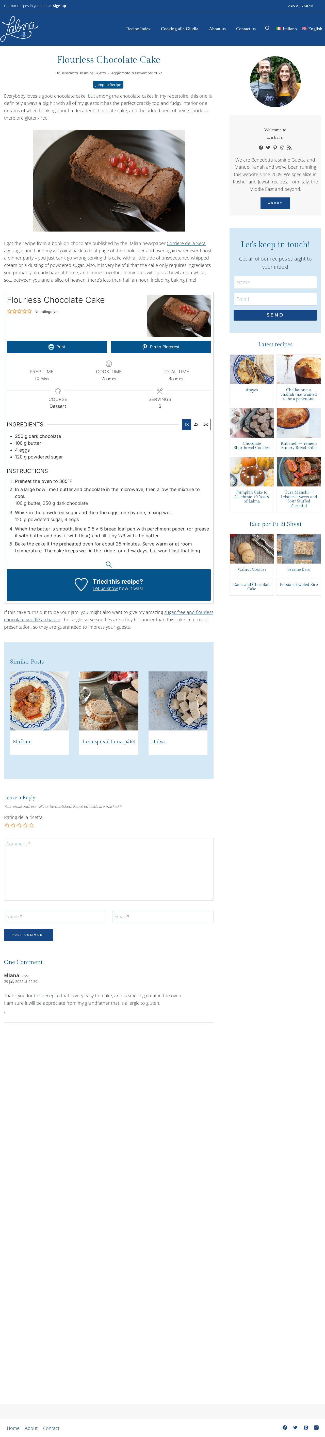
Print (60, 346)
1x (187, 424)
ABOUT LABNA (300, 5)
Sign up (59, 5)
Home (13, 1428)
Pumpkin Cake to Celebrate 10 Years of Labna (252, 497)
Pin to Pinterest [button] (164, 346)
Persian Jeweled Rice (299, 585)
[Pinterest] (306, 1427)
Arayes (252, 390)
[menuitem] (286, 29)
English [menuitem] (315, 28)
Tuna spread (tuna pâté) (108, 742)
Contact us (246, 28)
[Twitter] (295, 1427)
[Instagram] (316, 1427)
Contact (51, 1428)
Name (14, 917)
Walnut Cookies (251, 569)
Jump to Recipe (108, 84)
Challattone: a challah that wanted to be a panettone (299, 394)
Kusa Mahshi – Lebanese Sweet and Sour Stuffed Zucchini (299, 499)
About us (217, 28)
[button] (9, 311)
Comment (18, 844)
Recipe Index (138, 28)
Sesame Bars (298, 569)
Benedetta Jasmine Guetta (83, 73)
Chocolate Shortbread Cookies (252, 445)
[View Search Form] (267, 28)
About (275, 203)
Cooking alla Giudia (179, 28)
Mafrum (22, 742)
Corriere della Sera (186, 243)
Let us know (105, 588)
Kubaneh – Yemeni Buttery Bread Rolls (299, 445)
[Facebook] (284, 1427)
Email (122, 917)
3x (205, 424)
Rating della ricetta (23, 817)
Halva (158, 742)
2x (196, 424)
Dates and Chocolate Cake (251, 587)
